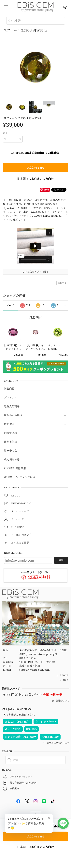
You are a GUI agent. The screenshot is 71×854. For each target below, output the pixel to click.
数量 (5, 133)
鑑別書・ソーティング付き (19, 477)
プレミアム (10, 397)
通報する (62, 282)
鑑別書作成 (10, 442)
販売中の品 (10, 450)
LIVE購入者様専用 (15, 468)
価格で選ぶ (10, 433)
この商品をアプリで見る (35, 271)
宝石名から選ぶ (13, 415)
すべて (10, 305)
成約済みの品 (12, 459)
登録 (61, 560)
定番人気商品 (12, 406)
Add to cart (35, 167)
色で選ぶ (9, 424)
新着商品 (9, 388)
